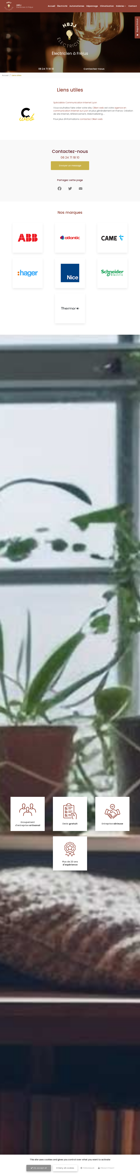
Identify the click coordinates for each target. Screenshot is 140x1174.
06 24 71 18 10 (46, 69)
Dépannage (92, 6)
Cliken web (98, 107)
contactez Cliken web (91, 119)
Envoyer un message (70, 165)
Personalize (88, 1168)
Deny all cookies (66, 1168)
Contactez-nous (94, 69)
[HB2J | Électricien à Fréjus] (9, 6)
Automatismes (76, 6)
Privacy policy (107, 1168)
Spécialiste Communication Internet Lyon (75, 102)
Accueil (51, 6)
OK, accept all (40, 1168)
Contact (132, 6)
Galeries (120, 6)
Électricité (62, 6)
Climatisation (107, 6)
